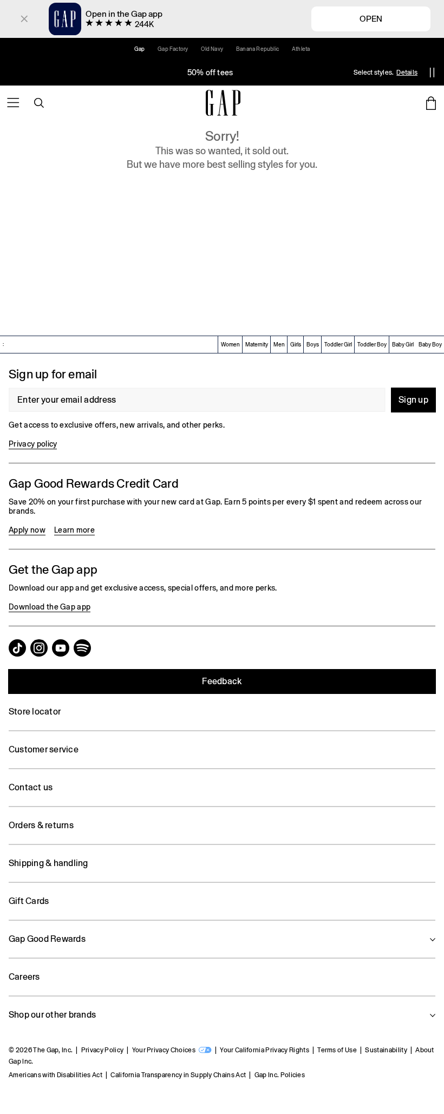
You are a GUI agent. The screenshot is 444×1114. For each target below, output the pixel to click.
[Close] (24, 19)
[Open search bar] (39, 103)
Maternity (256, 345)
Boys (312, 345)
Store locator (35, 711)
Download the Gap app (49, 606)
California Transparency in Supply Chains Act (178, 1075)
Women (230, 345)
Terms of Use (337, 1050)
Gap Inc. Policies (279, 1075)
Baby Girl (403, 345)
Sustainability (386, 1050)
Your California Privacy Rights (264, 1050)
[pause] (432, 73)
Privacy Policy (102, 1050)
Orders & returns (41, 825)
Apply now (27, 530)
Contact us (31, 787)
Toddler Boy (372, 345)
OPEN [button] (371, 18)
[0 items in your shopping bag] (431, 103)
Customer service (44, 749)
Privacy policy (33, 444)
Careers (24, 977)
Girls (295, 345)
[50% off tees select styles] (210, 73)
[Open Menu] (13, 102)
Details (406, 72)
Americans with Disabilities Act (55, 1075)
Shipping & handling (48, 863)
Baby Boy (430, 345)
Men (279, 345)
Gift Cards (29, 901)
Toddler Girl (338, 345)
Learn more (74, 530)
